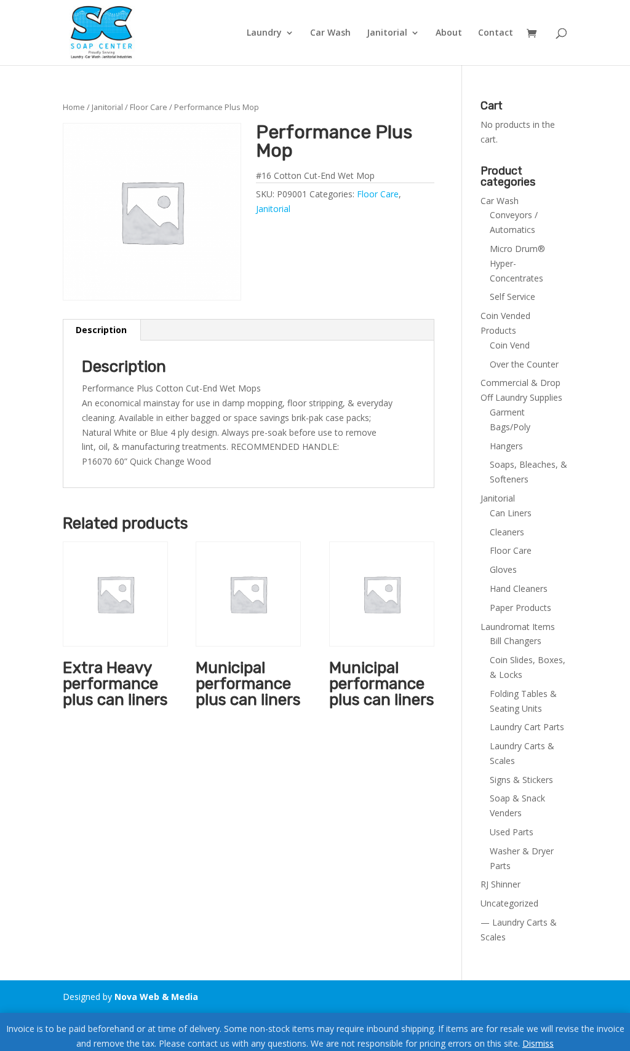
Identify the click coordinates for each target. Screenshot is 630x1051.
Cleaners (507, 532)
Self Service (512, 296)
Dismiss (538, 1043)
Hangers (506, 446)
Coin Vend (510, 345)
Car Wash (330, 33)
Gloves (503, 569)
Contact (495, 33)
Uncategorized (509, 903)
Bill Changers (515, 641)
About (449, 33)
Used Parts (511, 832)
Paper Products (520, 607)
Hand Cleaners (519, 588)
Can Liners (511, 513)
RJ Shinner (500, 884)
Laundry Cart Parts (527, 727)
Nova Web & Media (156, 996)
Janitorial (387, 33)
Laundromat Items (517, 626)
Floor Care (148, 106)
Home (74, 106)
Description (101, 330)
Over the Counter (524, 364)
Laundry (264, 33)
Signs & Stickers (521, 779)
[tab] (101, 330)
